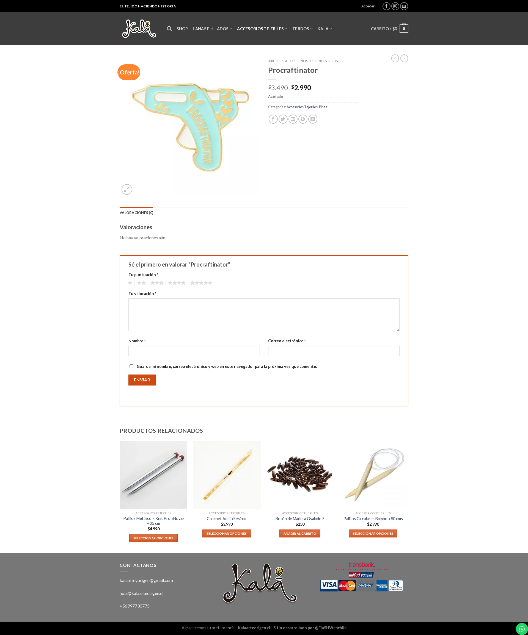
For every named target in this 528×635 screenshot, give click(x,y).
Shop (182, 28)
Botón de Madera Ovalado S (300, 518)
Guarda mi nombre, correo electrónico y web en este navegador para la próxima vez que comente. (227, 366)
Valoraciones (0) (136, 212)
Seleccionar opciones (153, 538)
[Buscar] (169, 28)
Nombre (136, 341)
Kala (323, 28)
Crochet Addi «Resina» (226, 518)
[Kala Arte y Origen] (139, 29)
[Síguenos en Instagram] (395, 6)
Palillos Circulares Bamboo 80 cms (373, 518)
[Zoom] (127, 189)
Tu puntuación (143, 274)
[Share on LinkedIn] (312, 119)
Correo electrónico (287, 341)
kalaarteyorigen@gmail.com (146, 580)
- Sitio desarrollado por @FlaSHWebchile (308, 627)
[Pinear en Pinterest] (302, 119)
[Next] (407, 496)
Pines (337, 61)
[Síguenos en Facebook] (387, 6)
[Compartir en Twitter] (283, 119)
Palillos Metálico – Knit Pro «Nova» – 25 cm (153, 521)
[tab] (136, 212)
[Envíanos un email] (404, 6)
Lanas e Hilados (210, 28)
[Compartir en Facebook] (273, 119)
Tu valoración (142, 293)
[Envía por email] (293, 119)
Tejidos (300, 28)
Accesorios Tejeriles (260, 28)
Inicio (274, 61)
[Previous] (120, 496)
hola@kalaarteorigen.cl (141, 593)
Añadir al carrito (300, 533)
